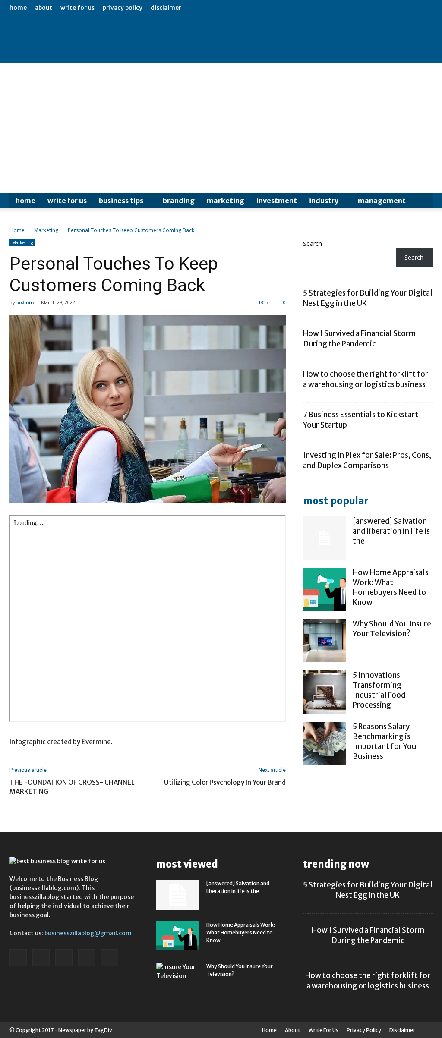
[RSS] (64, 957)
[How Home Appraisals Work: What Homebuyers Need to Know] (324, 589)
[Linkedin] (41, 957)
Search (312, 243)
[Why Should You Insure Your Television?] (324, 640)
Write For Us (77, 8)
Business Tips (121, 200)
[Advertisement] (221, 128)
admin (25, 302)
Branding (179, 200)
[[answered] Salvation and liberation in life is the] (324, 538)
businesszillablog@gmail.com (88, 933)
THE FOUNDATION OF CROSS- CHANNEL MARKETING (72, 787)
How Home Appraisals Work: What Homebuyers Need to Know (391, 587)
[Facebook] (18, 957)
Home (18, 8)
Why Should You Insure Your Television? (392, 629)
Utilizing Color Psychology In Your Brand (225, 782)
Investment (276, 200)
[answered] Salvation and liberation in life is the (391, 531)
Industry (323, 200)
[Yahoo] (109, 957)
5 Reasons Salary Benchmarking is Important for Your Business (386, 741)
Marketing (225, 200)
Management (382, 200)
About (43, 8)
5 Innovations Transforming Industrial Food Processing (379, 690)
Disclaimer (166, 8)
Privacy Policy (122, 8)
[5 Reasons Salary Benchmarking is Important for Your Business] (324, 743)
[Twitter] (86, 957)
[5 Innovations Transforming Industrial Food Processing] (324, 692)
